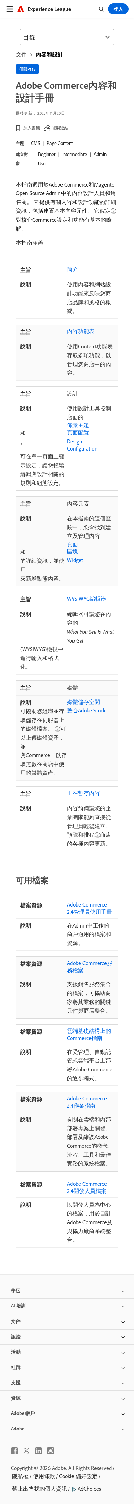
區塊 (72, 551)
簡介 (72, 269)
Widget (75, 560)
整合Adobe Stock (86, 710)
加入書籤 (31, 127)
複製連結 (60, 127)
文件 (21, 54)
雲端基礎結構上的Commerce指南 (89, 1034)
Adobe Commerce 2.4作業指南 (87, 1102)
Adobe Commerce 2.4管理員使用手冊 (89, 908)
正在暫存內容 (83, 793)
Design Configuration (82, 445)
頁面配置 (78, 432)
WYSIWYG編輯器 (86, 598)
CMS (35, 143)
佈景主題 (78, 425)
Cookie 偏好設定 (78, 1476)
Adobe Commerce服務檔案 (89, 967)
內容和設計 (49, 54)
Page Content (60, 143)
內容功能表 (80, 331)
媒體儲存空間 (83, 701)
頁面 (72, 544)
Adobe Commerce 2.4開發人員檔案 (87, 1187)
